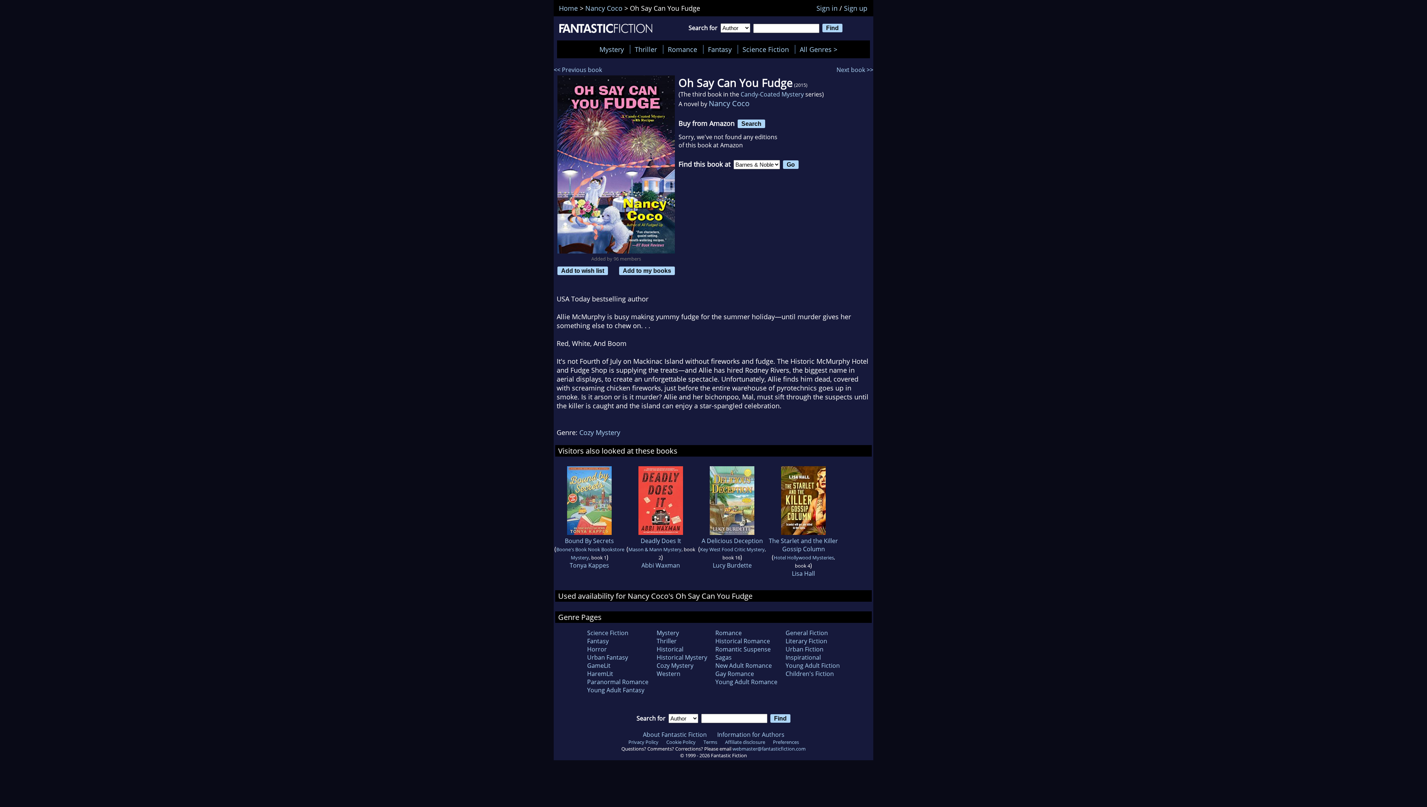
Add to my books (647, 270)
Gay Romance (734, 674)
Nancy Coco (729, 103)
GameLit (599, 665)
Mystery (611, 49)
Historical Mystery (682, 657)
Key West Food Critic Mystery (732, 549)
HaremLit (600, 674)
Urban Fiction (804, 649)
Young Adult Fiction (813, 665)
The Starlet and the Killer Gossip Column (803, 545)
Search (751, 123)
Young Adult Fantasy (615, 690)
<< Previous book (578, 70)
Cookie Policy (681, 742)
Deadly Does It (661, 541)
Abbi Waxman (660, 565)
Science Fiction (765, 49)
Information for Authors (750, 735)
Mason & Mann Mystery (655, 549)
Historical (670, 649)
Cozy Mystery (599, 432)
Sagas (723, 657)
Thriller (646, 49)
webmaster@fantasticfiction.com (769, 748)
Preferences (786, 742)
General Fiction (807, 633)
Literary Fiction (806, 641)
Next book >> (855, 70)
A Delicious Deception (732, 541)
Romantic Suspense (743, 649)
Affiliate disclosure (745, 742)
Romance (682, 49)
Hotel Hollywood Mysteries (804, 557)
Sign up (855, 8)
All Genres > (820, 49)
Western (668, 674)
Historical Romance (742, 641)
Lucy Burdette (732, 565)
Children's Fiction (810, 674)
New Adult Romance (743, 665)
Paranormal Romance (617, 682)
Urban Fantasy (607, 657)
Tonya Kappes (589, 565)
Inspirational (803, 657)
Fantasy (720, 49)
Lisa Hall (803, 573)
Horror (597, 649)
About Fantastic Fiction (675, 735)
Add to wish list (582, 270)
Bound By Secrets (589, 541)
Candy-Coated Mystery (772, 94)
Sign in (827, 8)
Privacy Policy (643, 742)
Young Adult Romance (746, 682)
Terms (710, 742)
